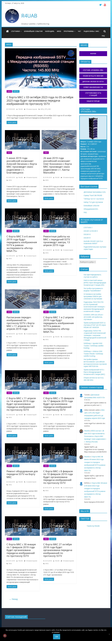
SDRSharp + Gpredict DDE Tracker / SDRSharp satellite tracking (93, 345)
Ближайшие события (33, 31)
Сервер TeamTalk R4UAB (93, 195)
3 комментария (68, 250)
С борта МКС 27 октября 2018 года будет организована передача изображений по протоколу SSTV (57, 550)
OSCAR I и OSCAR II (91, 231)
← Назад (13, 599)
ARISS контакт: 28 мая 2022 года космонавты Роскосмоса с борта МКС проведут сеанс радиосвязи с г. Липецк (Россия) (95, 436)
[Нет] (109, 634)
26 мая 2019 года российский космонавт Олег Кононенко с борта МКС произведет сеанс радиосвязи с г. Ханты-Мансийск (57, 165)
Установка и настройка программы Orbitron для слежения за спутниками (93, 296)
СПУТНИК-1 (88, 227)
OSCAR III (87, 234)
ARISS (59, 31)
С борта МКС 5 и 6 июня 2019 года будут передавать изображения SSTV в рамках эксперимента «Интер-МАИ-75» (22, 243)
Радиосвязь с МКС (91, 31)
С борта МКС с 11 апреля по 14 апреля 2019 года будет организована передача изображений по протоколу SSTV (21, 404)
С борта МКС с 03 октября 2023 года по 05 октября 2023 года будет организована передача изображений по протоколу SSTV (40, 100)
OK (56, 636)
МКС (49, 109)
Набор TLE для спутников (93, 202)
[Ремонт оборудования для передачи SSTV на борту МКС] (22, 444)
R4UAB (29, 15)
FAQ (103, 36)
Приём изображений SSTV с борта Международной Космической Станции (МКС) (94, 372)
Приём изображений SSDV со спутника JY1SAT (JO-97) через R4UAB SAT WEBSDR (95, 325)
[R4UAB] (7, 31)
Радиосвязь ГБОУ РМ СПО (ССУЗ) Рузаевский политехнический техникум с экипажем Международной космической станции (94, 306)
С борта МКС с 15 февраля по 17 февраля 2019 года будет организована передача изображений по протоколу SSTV (58, 404)
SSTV (46, 109)
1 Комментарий (31, 415)
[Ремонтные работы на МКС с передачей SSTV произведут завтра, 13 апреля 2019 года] (59, 210)
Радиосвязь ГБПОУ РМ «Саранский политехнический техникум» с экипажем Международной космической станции (95, 335)
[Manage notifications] (5, 635)
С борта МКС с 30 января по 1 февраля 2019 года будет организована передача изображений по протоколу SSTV (21, 550)
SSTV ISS (16, 91)
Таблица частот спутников (94, 199)
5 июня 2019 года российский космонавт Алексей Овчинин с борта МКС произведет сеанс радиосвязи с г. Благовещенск (22, 165)
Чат (79, 31)
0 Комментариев (31, 109)
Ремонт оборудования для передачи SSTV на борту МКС (22, 474)
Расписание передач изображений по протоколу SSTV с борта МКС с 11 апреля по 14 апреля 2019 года (20, 323)
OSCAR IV (87, 238)
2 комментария (68, 337)
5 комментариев (31, 334)
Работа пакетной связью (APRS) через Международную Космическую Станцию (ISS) (95, 282)
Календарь (49, 31)
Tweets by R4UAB (93, 526)
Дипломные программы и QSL (95, 192)
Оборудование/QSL (91, 209)
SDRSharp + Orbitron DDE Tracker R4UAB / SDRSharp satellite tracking (93, 353)
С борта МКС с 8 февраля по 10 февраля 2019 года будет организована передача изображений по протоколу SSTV (58, 477)
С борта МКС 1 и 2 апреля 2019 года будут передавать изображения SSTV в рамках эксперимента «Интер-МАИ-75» (58, 324)
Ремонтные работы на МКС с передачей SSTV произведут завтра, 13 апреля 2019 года (56, 241)
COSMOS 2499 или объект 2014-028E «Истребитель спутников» (93, 317)
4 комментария (31, 256)
